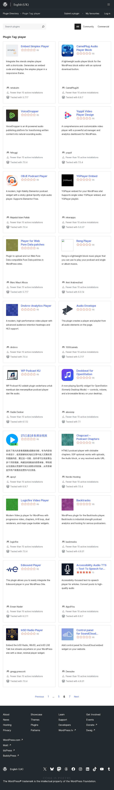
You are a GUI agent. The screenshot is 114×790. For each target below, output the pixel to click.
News (6, 719)
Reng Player (83, 240)
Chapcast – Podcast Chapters (87, 437)
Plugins (34, 724)
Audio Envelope (86, 305)
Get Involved (93, 714)
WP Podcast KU (31, 370)
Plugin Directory (11, 13)
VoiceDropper (30, 111)
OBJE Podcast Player (34, 176)
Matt (7, 745)
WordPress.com (13, 739)
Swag (90, 730)
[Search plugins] (43, 27)
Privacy (7, 730)
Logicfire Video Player (35, 500)
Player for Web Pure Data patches (32, 242)
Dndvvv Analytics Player (36, 305)
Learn (61, 714)
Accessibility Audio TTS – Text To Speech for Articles (91, 567)
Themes (35, 719)
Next (76, 696)
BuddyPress (11, 755)
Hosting (7, 724)
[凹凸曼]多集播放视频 (34, 435)
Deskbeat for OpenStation (84, 372)
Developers (64, 724)
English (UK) (16, 769)
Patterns (35, 730)
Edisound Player (31, 565)
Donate (91, 724)
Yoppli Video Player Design (85, 113)
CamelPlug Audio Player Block (87, 48)
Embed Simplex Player (35, 46)
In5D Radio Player (32, 630)
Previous (39, 696)
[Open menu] (109, 4)
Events (90, 719)
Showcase (36, 714)
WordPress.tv (67, 730)
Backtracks (83, 500)
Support (62, 719)
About (6, 714)
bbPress (9, 750)
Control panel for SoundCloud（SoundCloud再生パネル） (90, 632)
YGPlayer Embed (86, 176)
